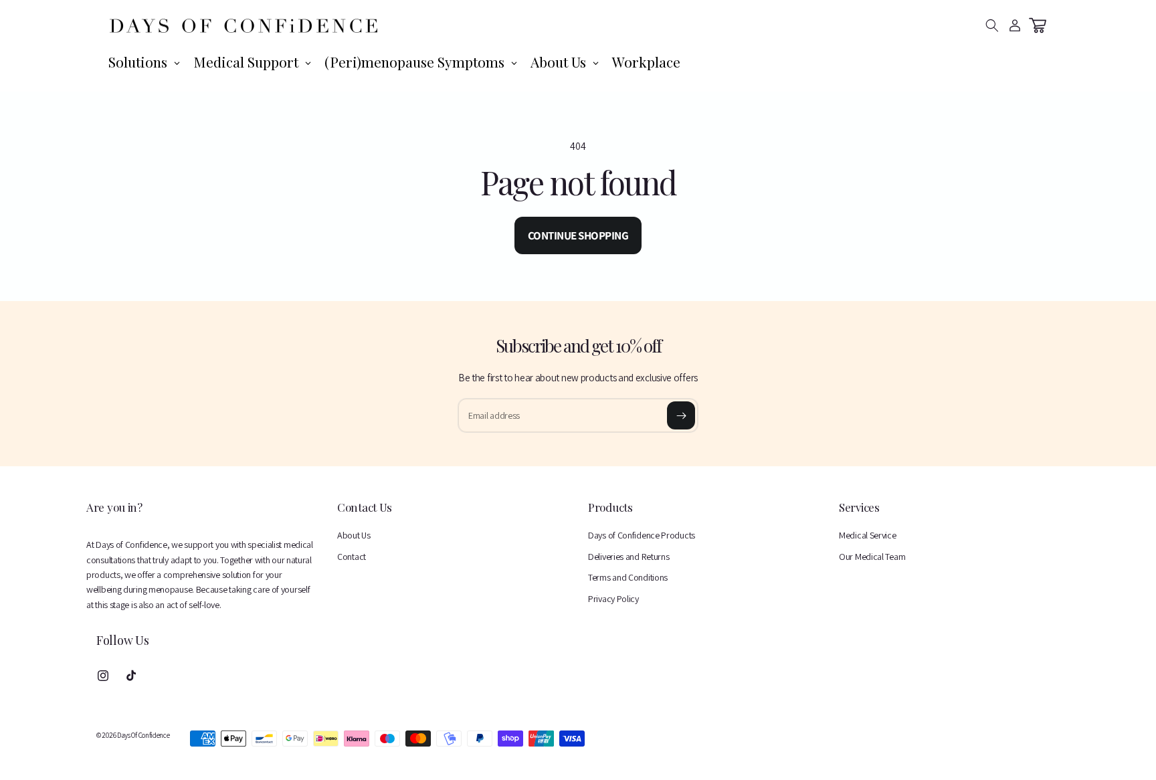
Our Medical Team (872, 557)
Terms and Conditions (628, 577)
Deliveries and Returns (628, 557)
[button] (992, 25)
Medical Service (867, 535)
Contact (351, 557)
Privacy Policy (613, 599)
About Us (354, 535)
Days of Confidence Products (641, 535)
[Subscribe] (681, 415)
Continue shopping (578, 235)
